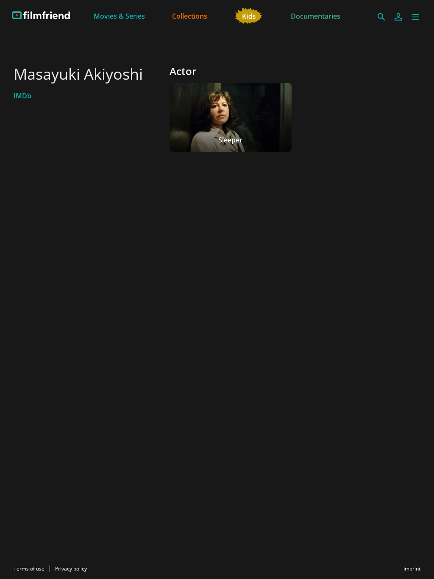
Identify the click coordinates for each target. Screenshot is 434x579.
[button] (415, 16)
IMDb (22, 95)
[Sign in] (398, 16)
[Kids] (249, 15)
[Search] (381, 16)
